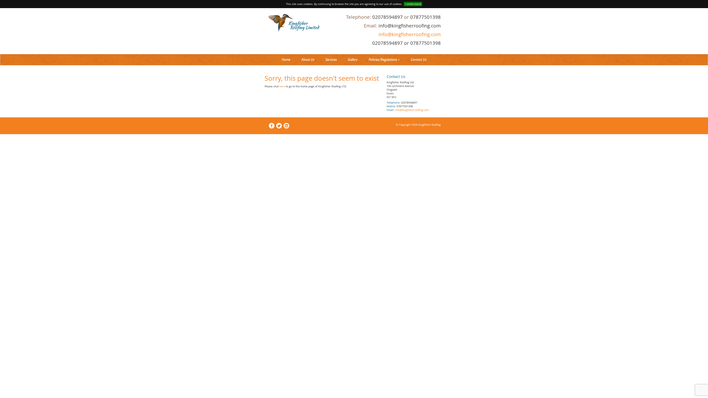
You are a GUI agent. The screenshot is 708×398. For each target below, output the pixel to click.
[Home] (301, 23)
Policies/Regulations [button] (383, 59)
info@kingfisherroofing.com (409, 34)
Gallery (353, 59)
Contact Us (418, 59)
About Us (307, 59)
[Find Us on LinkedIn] (286, 125)
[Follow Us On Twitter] (279, 125)
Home (286, 59)
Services (331, 59)
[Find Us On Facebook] (272, 125)
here (282, 86)
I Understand (413, 4)
